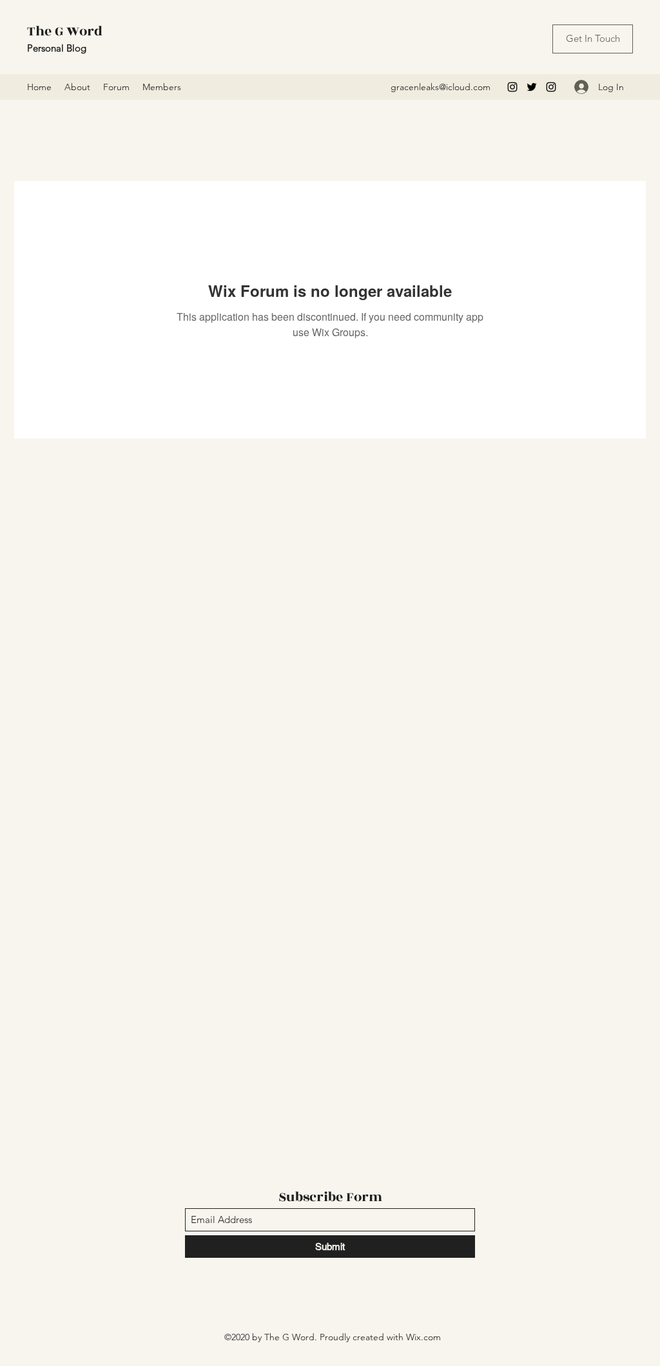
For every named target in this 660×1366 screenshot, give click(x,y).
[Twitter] (531, 87)
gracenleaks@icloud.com (440, 87)
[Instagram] (512, 87)
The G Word (64, 31)
